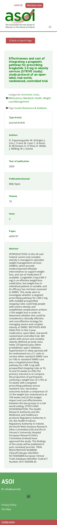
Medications (15, 98)
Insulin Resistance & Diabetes (30, 108)
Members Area (34, 5)
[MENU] (50, 26)
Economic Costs (30, 94)
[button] (28, 496)
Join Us (18, 5)
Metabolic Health (32, 98)
